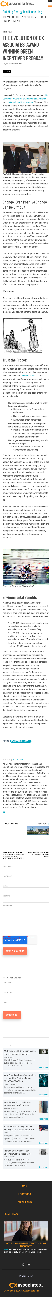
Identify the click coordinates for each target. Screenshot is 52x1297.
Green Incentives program (21, 102)
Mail (24, 1186)
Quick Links (25, 1202)
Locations (24, 1194)
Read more (43, 1067)
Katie (6, 1249)
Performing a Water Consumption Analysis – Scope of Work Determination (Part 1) (14, 855)
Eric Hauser (18, 759)
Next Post (43, 824)
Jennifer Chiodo (27, 375)
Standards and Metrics (20, 741)
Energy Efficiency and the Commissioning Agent (38, 854)
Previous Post (11, 824)
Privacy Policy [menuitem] (26, 1276)
